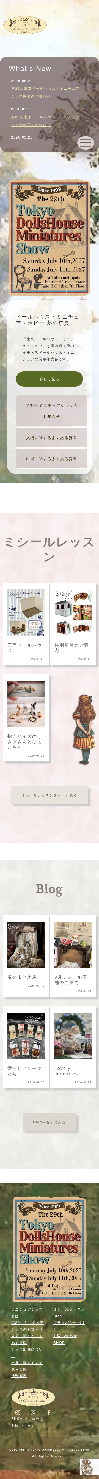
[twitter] (33, 1411)
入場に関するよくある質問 (51, 437)
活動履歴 (19, 1375)
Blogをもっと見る (49, 1122)
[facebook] (48, 1411)
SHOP (59, 1342)
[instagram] (17, 1411)
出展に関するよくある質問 (51, 458)
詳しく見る (50, 378)
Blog (49, 889)
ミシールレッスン (49, 550)
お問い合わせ (65, 1335)
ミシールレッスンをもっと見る (49, 795)
